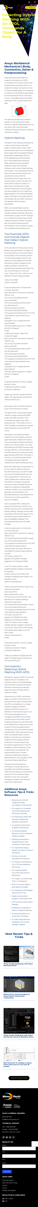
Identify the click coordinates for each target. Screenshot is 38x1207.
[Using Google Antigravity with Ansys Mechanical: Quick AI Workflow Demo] (19, 1009)
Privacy (4, 1188)
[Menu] (29, 2)
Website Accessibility (9, 1190)
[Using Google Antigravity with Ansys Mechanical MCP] (19, 947)
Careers (4, 1185)
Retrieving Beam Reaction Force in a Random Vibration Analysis (22, 833)
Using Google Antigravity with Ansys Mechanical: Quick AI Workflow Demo (18, 1036)
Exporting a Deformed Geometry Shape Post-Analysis (21, 819)
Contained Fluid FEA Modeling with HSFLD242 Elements (21, 811)
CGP (5, 1201)
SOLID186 (15, 717)
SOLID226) (26, 717)
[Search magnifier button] (35, 2)
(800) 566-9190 (7, 1117)
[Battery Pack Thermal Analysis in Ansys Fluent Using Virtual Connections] (19, 977)
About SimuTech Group (9, 1183)
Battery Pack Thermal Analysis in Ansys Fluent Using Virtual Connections (17, 996)
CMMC (11, 1198)
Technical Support (8, 1180)
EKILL (14, 881)
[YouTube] (7, 1137)
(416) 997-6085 (13, 1129)
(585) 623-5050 (11, 1127)
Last (3, 1159)
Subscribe (7, 1171)
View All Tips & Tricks (19, 1078)
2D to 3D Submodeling (20, 864)
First (3, 1152)
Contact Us (31, 7)
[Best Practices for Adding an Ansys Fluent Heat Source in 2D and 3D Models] (19, 1048)
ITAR (6, 1198)
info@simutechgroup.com (10, 1119)
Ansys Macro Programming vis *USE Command (20, 841)
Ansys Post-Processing (20, 916)
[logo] (7, 7)
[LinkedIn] (3, 1137)
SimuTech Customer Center (11, 1132)
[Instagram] (13, 1137)
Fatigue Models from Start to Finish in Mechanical (22, 850)
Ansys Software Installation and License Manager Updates (21, 922)
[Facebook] (10, 1137)
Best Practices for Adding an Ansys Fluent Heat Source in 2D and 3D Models (18, 1064)
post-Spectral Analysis (20, 887)
